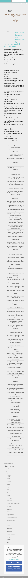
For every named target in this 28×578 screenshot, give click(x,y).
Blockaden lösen (10, 476)
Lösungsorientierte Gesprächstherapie (13, 503)
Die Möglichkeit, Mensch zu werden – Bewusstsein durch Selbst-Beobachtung (15, 321)
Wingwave (15, 16)
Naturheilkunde (9, 509)
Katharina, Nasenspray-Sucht (16, 188)
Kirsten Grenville (14, 6)
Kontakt (15, 21)
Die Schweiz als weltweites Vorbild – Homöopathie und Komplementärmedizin (15, 421)
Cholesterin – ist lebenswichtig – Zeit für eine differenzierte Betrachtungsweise (15, 227)
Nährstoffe (8, 511)
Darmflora (8, 484)
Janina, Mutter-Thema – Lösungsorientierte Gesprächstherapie (15, 411)
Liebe (8, 501)
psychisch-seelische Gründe (12, 517)
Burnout (8, 479)
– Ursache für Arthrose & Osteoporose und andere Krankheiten (15, 248)
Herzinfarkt (9, 493)
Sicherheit (8, 526)
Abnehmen (9, 473)
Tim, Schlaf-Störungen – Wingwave (15, 424)
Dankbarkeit (9, 481)
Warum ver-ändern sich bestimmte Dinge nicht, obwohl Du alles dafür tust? (15, 292)
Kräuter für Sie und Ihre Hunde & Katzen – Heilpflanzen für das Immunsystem (15, 238)
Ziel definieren (9, 540)
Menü (9, 10)
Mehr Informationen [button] (14, 559)
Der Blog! (16, 19)
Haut (7, 492)
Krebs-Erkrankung (15, 436)
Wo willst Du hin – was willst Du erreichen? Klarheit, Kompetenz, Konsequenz (15, 327)
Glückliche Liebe (16, 174)
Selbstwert (8, 525)
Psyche (8, 515)
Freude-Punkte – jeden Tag (15, 307)
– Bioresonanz (15, 254)
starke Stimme (9, 528)
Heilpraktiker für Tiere (15, 23)
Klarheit (8, 497)
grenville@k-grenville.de (9, 468)
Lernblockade (9, 500)
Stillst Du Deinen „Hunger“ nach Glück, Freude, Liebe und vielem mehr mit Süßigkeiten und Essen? (15, 315)
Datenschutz (25, 577)
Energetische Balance (15, 15)
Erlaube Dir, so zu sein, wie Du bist (15, 300)
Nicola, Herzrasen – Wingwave (15, 443)
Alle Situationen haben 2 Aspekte (16, 257)
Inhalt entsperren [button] (14, 562)
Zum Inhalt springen (16, 10)
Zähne (8, 542)
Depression (9, 486)
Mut (7, 504)
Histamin (8, 495)
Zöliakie (16, 165)
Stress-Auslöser (9, 531)
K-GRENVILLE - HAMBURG (11, 577)
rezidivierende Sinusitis (11, 520)
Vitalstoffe (8, 536)
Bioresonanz (9, 475)
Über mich (15, 20)
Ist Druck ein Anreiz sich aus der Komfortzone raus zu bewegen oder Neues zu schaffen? (15, 193)
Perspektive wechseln (10, 514)
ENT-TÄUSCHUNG (15, 264)
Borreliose (15, 162)
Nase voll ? (9, 506)
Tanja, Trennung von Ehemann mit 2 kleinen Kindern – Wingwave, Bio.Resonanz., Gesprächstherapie (15, 363)
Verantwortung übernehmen (12, 533)
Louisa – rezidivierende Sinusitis (15, 449)
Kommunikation (10, 498)
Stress (8, 529)
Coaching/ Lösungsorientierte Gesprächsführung (15, 14)
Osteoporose (9, 512)
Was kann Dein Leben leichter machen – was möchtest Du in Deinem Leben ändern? (15, 341)
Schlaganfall (9, 522)
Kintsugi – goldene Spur (15, 345)
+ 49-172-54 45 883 (10, 466)
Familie (8, 487)
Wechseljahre (9, 537)
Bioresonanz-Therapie (15, 13)
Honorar (15, 18)
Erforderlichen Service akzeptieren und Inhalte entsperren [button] (14, 568)
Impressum (20, 577)
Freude (8, 489)
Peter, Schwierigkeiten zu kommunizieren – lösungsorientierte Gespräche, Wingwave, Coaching (15, 353)
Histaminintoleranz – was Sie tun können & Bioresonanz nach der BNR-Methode (15, 232)
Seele (8, 523)
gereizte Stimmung (10, 490)
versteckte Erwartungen (11, 534)
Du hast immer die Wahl (15, 172)
